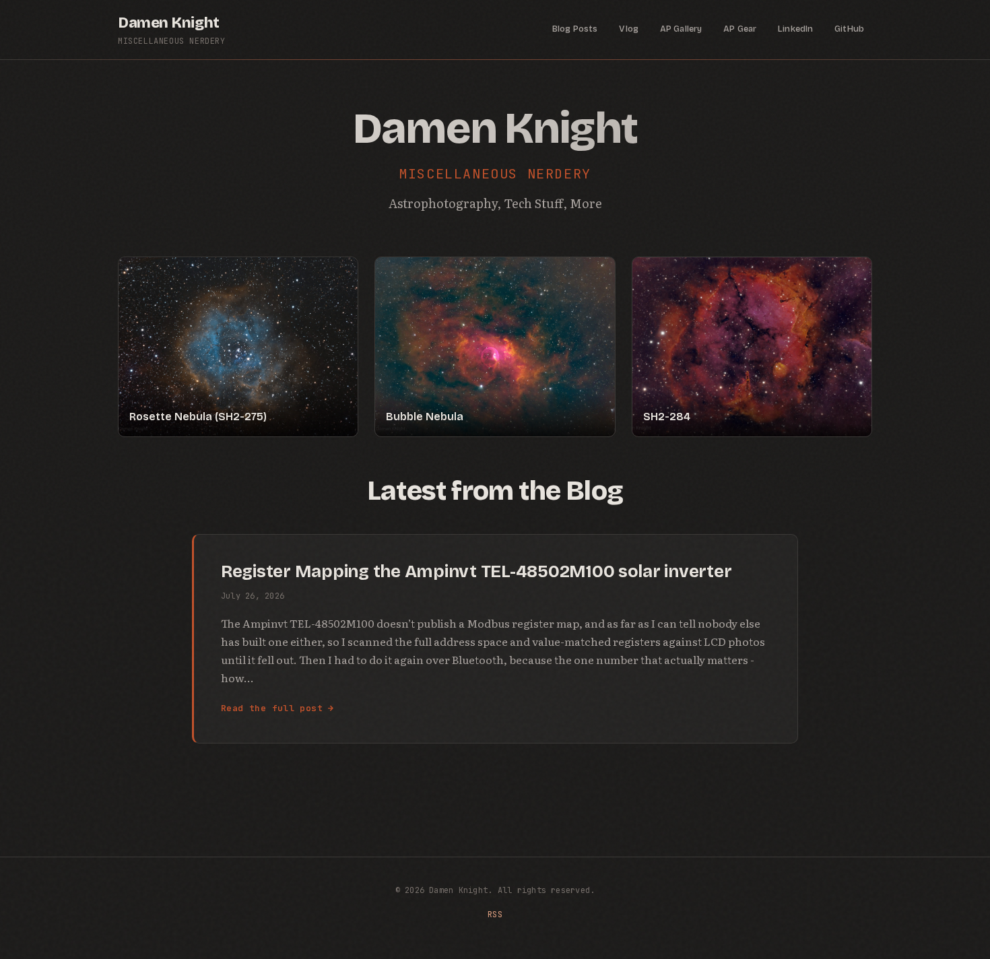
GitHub (849, 29)
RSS (495, 914)
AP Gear (739, 29)
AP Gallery (681, 29)
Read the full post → (277, 708)
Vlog (628, 29)
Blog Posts (574, 29)
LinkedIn (795, 29)
